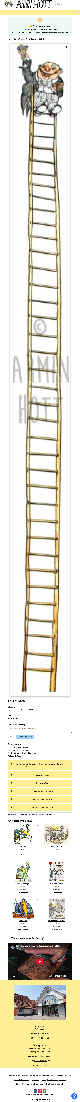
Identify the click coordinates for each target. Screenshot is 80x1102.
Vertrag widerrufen (40, 1099)
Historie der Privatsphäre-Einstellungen (30, 1084)
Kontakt (25, 1076)
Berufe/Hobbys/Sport (22, 39)
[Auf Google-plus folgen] (44, 1091)
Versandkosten (24, 854)
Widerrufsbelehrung (64, 1076)
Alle (18, 815)
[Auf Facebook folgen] (35, 1091)
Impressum (35, 1080)
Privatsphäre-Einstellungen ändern (54, 1080)
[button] (66, 47)
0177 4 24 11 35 (43, 1038)
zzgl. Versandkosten (14, 710)
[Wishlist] (37, 737)
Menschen (48, 815)
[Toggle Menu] (77, 12)
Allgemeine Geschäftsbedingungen (42, 1076)
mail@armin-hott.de (40, 1065)
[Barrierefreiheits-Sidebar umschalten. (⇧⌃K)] (74, 1096)
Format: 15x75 (25, 815)
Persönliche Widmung (16, 724)
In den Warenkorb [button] (25, 737)
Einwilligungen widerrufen (55, 1084)
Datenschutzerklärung (21, 1080)
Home (10, 39)
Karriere (34, 39)
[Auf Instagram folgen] (40, 1091)
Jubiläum (34, 815)
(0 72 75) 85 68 (43, 1033)
